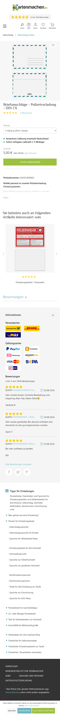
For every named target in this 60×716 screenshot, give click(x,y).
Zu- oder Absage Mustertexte (22, 613)
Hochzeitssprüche (17, 553)
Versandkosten (12, 692)
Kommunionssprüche (19, 580)
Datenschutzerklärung (18, 680)
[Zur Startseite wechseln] (30, 7)
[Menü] (4, 26)
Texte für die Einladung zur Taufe (25, 586)
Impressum (11, 666)
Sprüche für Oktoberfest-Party (23, 538)
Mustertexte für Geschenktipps (22, 607)
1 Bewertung (26, 112)
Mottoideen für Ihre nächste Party (24, 634)
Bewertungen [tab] (13, 297)
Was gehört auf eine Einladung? (23, 515)
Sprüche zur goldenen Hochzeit (24, 565)
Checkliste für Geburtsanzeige (22, 640)
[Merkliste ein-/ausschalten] (53, 45)
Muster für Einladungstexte (21, 521)
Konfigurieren (24, 711)
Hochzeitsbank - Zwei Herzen (27, 416)
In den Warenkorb (30, 162)
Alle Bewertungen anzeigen (18, 464)
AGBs (8, 675)
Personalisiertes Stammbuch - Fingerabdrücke (34, 443)
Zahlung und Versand (31, 675)
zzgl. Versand (30, 153)
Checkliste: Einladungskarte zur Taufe (26, 646)
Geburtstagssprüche (18, 526)
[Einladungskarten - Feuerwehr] (30, 248)
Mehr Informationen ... (33, 705)
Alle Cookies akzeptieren (43, 711)
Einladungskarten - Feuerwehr (30, 282)
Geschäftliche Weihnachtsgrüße (23, 625)
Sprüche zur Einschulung (21, 592)
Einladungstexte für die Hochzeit (25, 548)
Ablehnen (12, 711)
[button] (6, 197)
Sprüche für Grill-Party (20, 598)
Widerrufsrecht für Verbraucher (24, 671)
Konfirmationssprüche (19, 575)
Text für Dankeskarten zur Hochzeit (24, 619)
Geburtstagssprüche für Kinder (24, 532)
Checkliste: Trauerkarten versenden (25, 652)
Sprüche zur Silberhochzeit (22, 559)
